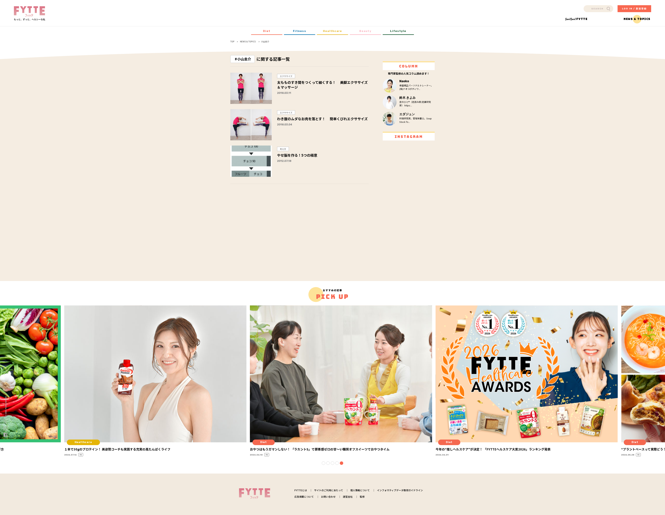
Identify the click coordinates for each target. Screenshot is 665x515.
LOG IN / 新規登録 (634, 8)
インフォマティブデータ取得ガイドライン (400, 490)
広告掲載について (304, 496)
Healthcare (332, 31)
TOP (232, 41)
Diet (267, 31)
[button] (323, 463)
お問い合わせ (328, 496)
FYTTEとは (300, 490)
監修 (362, 496)
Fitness (299, 31)
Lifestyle (398, 31)
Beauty (365, 31)
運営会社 (348, 496)
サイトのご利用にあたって (328, 490)
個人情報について (360, 490)
